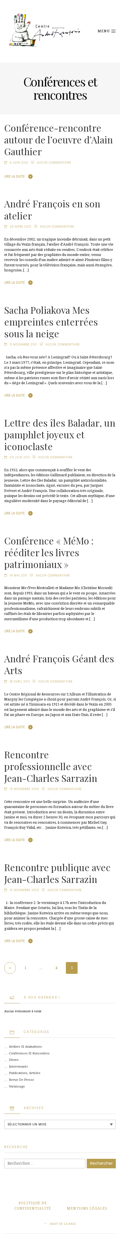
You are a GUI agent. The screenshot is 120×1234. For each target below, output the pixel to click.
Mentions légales (87, 1208)
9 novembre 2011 (23, 344)
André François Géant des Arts (59, 664)
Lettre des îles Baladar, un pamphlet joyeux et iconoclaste (59, 434)
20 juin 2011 (20, 457)
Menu (104, 31)
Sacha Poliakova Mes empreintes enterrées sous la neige (51, 322)
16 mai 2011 (18, 575)
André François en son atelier (52, 209)
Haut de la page (62, 1223)
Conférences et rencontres (29, 1053)
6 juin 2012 (19, 162)
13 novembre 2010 (24, 890)
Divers (14, 1060)
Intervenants (18, 1066)
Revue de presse (21, 1080)
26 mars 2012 (21, 226)
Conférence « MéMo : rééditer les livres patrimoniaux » (48, 552)
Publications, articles (24, 1073)
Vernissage (17, 1086)
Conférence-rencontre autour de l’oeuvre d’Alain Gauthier (58, 139)
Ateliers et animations (25, 1046)
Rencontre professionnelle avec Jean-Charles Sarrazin (50, 766)
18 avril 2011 (20, 681)
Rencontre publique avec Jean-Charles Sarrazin (57, 873)
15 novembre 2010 (24, 789)
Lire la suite (14, 176)
